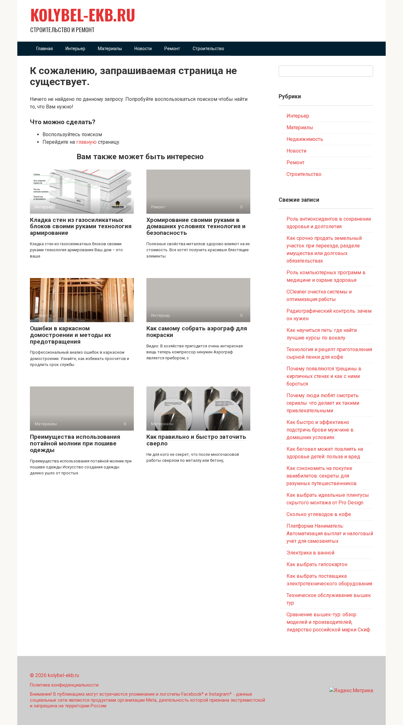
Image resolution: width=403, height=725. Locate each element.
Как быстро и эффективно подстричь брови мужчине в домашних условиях (320, 429)
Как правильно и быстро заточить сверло (196, 440)
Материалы (110, 48)
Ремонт (172, 48)
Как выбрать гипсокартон (317, 564)
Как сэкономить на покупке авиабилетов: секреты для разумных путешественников (322, 475)
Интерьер (75, 48)
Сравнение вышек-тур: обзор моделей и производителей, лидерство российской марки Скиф (328, 622)
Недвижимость (305, 139)
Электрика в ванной (310, 553)
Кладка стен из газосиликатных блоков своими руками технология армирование (81, 226)
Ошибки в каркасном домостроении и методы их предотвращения (70, 335)
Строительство (208, 48)
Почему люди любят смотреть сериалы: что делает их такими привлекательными (323, 403)
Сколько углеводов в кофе (319, 514)
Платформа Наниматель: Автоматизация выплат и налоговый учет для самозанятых (330, 533)
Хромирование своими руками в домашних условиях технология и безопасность (196, 226)
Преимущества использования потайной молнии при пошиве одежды (75, 443)
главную (86, 142)
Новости (143, 48)
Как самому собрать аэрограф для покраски (196, 332)
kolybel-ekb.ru (82, 14)
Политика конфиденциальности (64, 685)
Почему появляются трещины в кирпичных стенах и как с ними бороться (324, 376)
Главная (44, 48)
